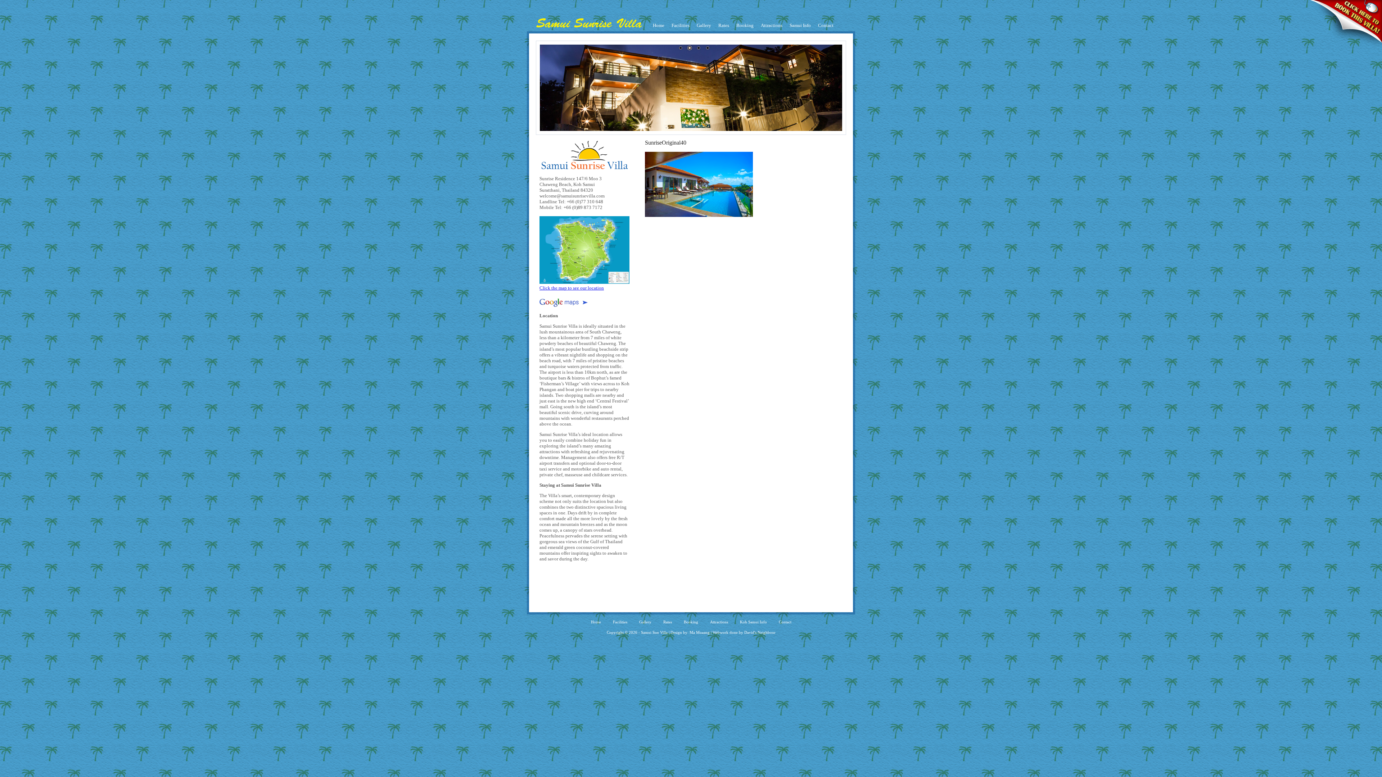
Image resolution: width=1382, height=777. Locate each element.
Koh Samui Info (753, 622)
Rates (723, 25)
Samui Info (800, 25)
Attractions (771, 25)
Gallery (704, 25)
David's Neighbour (760, 632)
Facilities (681, 25)
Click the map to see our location (571, 288)
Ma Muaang (700, 632)
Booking (745, 25)
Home (658, 25)
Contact (826, 25)
